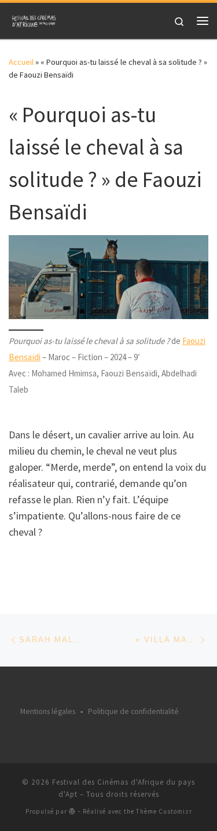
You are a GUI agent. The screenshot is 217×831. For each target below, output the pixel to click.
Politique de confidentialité (133, 711)
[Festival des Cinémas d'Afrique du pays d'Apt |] (35, 19)
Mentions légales (47, 711)
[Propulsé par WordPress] (72, 811)
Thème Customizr (164, 811)
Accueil (21, 62)
